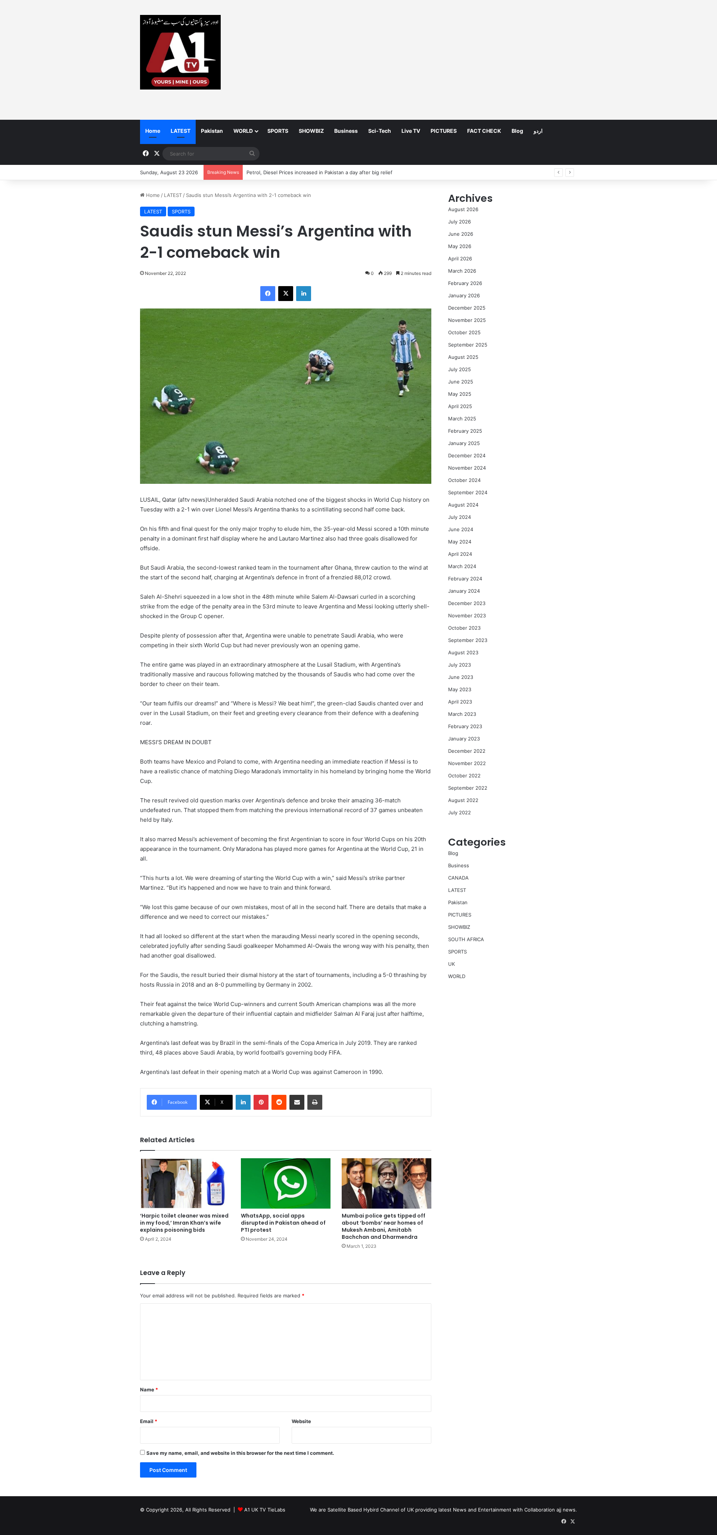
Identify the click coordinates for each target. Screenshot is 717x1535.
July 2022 (459, 812)
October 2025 (464, 332)
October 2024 (464, 480)
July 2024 (459, 517)
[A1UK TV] (180, 52)
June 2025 (460, 382)
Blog (517, 131)
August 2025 (463, 357)
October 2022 (464, 776)
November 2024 (467, 468)
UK (451, 964)
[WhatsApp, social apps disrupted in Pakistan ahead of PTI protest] (285, 1183)
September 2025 (467, 345)
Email (148, 1421)
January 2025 (464, 443)
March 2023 (462, 714)
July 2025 (459, 369)
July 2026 (459, 222)
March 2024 (462, 566)
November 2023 (467, 615)
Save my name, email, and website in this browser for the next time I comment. (240, 1453)
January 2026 (464, 295)
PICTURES (444, 131)
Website (301, 1421)
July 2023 (459, 665)
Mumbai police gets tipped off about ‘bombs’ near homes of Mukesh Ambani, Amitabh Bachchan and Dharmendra (383, 1226)
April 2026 (460, 258)
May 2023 (459, 689)
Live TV (410, 131)
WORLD (243, 131)
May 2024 (459, 542)
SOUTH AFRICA (466, 939)
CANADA (458, 878)
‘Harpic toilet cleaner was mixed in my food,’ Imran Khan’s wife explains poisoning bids (184, 1223)
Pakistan (212, 131)
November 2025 (467, 320)
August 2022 (463, 800)
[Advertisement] (433, 59)
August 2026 (463, 209)
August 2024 (463, 505)
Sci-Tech (379, 131)
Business (346, 131)
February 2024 (465, 579)
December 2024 (466, 455)
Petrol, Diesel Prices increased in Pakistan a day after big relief (319, 172)
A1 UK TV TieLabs (264, 1510)
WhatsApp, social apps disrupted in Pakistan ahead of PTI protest (283, 1223)
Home (152, 131)
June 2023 (460, 677)
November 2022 (467, 763)
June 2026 (460, 234)
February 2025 (465, 431)
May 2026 (459, 246)
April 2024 (460, 554)
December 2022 (466, 751)
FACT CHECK (484, 131)
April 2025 (460, 406)
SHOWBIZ (311, 131)
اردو (538, 131)
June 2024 (460, 529)
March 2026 (462, 271)
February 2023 (465, 726)
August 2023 (463, 652)
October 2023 (464, 628)
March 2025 (462, 419)
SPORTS (277, 131)
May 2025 (459, 394)
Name (149, 1390)
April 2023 (460, 702)
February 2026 (465, 283)
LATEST (180, 131)
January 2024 (464, 591)
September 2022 (467, 788)
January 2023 (464, 739)
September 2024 (467, 492)
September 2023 (467, 640)
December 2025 (466, 308)
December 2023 (466, 603)
